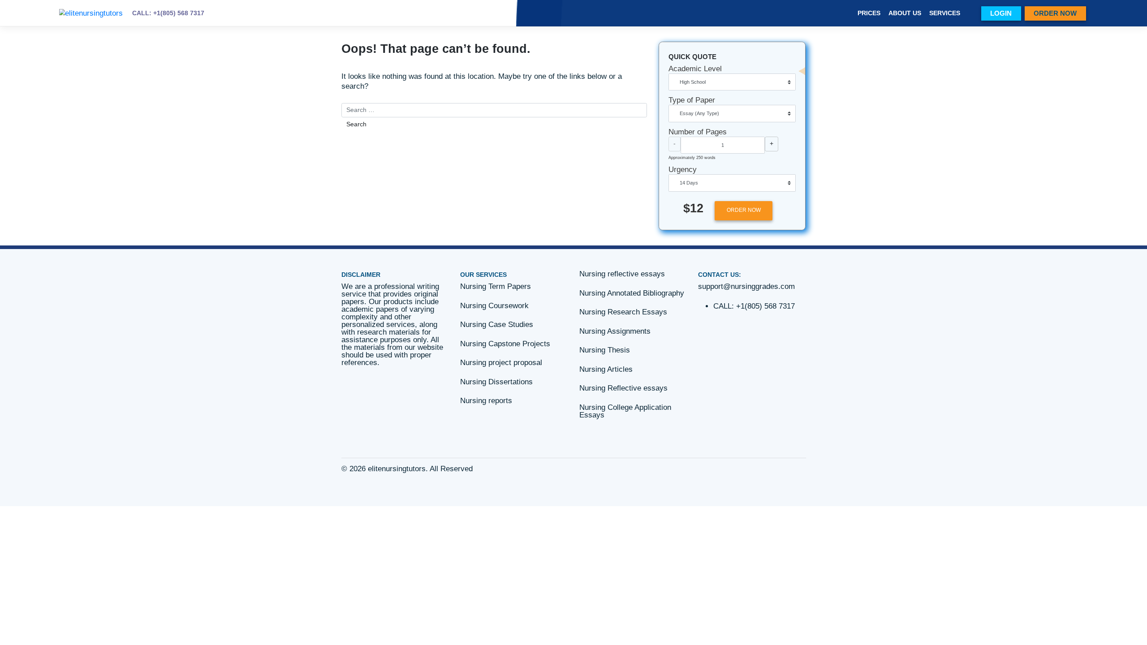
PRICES (869, 13)
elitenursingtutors (397, 468)
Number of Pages (697, 132)
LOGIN (1001, 13)
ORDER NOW (1055, 13)
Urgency (682, 169)
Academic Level (695, 68)
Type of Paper (691, 100)
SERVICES (944, 13)
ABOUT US (904, 13)
